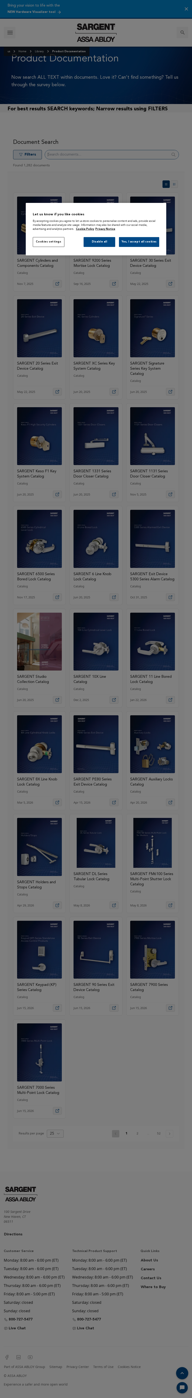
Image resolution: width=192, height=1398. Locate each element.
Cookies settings (48, 241)
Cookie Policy (85, 229)
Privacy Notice (105, 229)
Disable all (99, 241)
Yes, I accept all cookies (139, 241)
